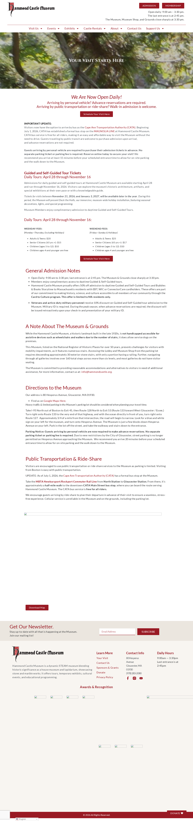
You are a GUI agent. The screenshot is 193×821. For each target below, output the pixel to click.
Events (51, 28)
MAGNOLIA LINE (104, 131)
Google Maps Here (55, 400)
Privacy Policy (104, 677)
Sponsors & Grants (107, 667)
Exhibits (70, 28)
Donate (100, 672)
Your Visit (102, 658)
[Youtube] (141, 678)
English (22, 819)
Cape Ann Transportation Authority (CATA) (110, 127)
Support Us (153, 28)
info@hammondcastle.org (96, 371)
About (115, 28)
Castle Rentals (93, 28)
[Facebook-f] (127, 678)
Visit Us (34, 28)
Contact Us (134, 28)
